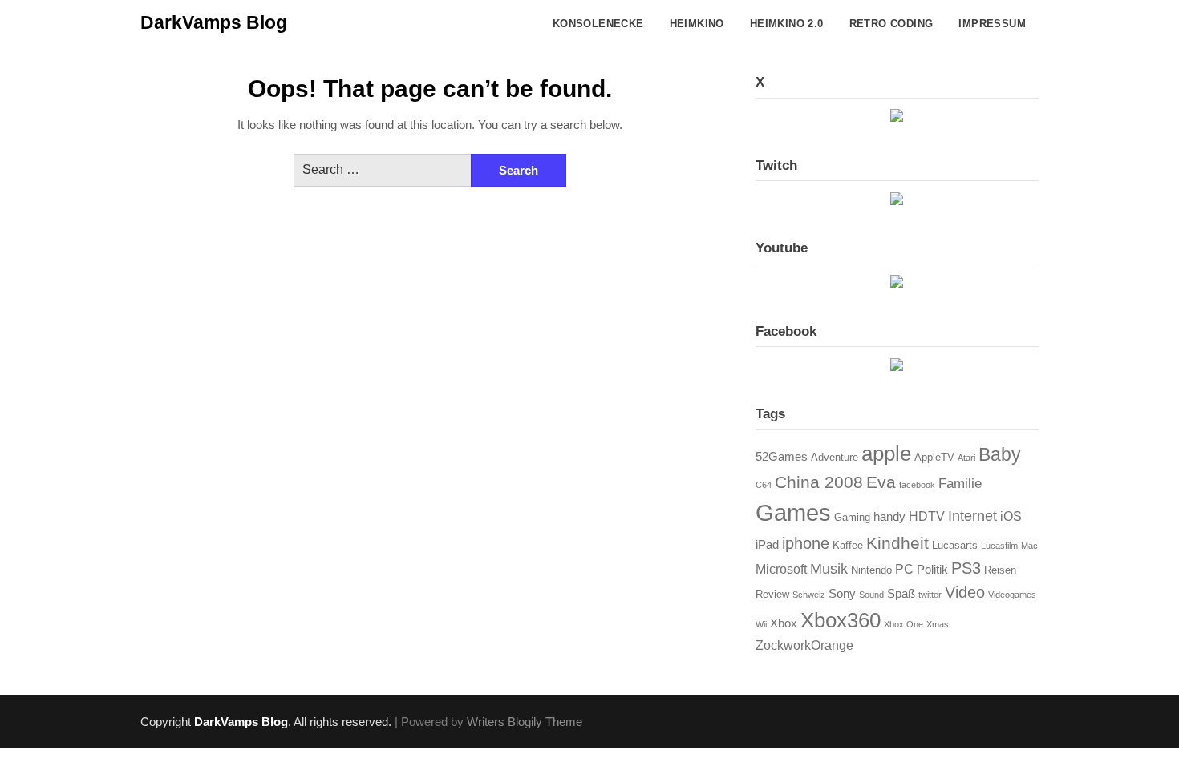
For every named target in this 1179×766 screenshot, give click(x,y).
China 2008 (819, 482)
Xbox (783, 623)
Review (772, 594)
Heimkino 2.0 (787, 24)
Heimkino (697, 24)
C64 (764, 485)
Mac (1029, 545)
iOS (1011, 516)
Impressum (992, 24)
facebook (917, 485)
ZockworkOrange (804, 645)
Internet (972, 515)
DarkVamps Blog (213, 22)
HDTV (927, 516)
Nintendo (871, 570)
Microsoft (781, 569)
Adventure (834, 457)
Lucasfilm (999, 545)
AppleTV (934, 457)
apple (886, 453)
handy (889, 516)
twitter (930, 594)
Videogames (1012, 594)
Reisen (1000, 570)
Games (793, 512)
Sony (842, 593)
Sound (871, 594)
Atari (966, 457)
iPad (767, 544)
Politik (932, 569)
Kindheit (897, 543)
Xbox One (903, 624)
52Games (782, 456)
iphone (805, 543)
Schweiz (808, 594)
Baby (999, 454)
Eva (881, 482)
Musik (829, 568)
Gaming (852, 517)
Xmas (937, 624)
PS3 (966, 568)
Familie (960, 483)
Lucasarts (955, 545)
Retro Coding (891, 24)
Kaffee (848, 545)
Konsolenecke (598, 24)
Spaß (901, 593)
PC (904, 569)
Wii (761, 624)
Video (965, 592)
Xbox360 (840, 620)
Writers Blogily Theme (524, 721)
